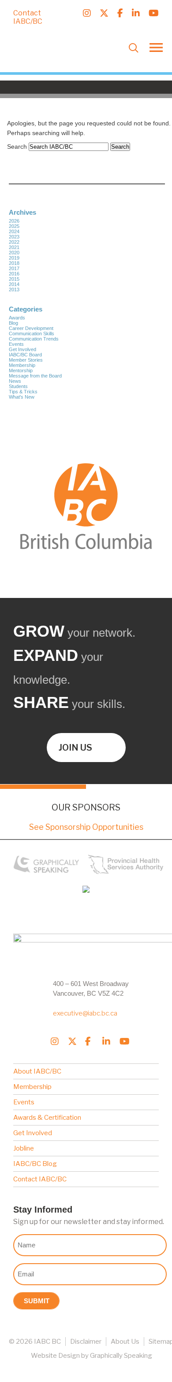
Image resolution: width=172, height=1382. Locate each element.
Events (16, 344)
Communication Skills (31, 333)
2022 (14, 242)
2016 (14, 273)
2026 (14, 221)
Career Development (31, 328)
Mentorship (21, 370)
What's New (21, 397)
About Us (125, 1341)
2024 (14, 231)
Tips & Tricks (23, 391)
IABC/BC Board (25, 354)
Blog (13, 323)
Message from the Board (35, 375)
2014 (14, 284)
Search (17, 146)
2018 (14, 263)
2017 (14, 268)
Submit (36, 1301)
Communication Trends (34, 338)
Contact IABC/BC (27, 17)
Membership (22, 365)
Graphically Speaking (121, 1356)
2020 (14, 252)
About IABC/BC (37, 1071)
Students (18, 386)
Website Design (55, 1356)
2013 (14, 289)
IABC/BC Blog (35, 1164)
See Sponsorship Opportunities (86, 827)
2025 (14, 226)
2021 (14, 247)
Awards (17, 317)
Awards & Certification (47, 1118)
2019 (14, 257)
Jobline (23, 1148)
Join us (75, 747)
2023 (14, 236)
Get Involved (22, 349)
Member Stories (26, 360)
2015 (14, 279)
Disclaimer (85, 1341)
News (15, 381)
